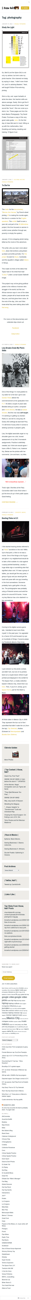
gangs (19, 994)
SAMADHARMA (7, 1243)
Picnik (4, 1231)
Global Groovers (7, 1184)
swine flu (10, 1031)
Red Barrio (5, 1240)
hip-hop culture (21, 1000)
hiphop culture (14, 1003)
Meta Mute (5, 1207)
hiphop (5, 1003)
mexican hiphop (8, 1012)
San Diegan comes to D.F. (21, 1078)
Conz (3, 1150)
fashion (9, 994)
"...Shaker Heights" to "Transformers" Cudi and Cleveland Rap (12, 809)
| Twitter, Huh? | (10, 880)
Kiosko (4, 1198)
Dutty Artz (5, 1176)
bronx (17, 988)
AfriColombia (6, 1116)
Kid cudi (17, 1008)
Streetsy (4, 1257)
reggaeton (4, 1031)
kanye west (12, 1008)
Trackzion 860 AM (7, 1268)
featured (13, 994)
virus (3, 1033)
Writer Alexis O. (6, 1282)
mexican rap (18, 1012)
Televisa (15, 1031)
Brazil (16, 257)
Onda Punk (5, 1218)
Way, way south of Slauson (13, 800)
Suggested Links (9, 1105)
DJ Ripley (5, 1167)
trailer (7, 209)
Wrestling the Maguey (11, 804)
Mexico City (13, 1018)
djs (14, 992)
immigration (5, 1006)
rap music (21, 1029)
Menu (26, 8)
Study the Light (8, 27)
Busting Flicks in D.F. (10, 518)
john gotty (18, 1006)
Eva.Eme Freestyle (21, 1052)
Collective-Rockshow (8, 1147)
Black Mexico (15, 839)
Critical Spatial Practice (9, 1153)
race (11, 1029)
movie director (10, 409)
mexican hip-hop (23, 1010)
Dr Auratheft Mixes (7, 1173)
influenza (13, 1006)
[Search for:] (29, 2)
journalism (6, 1008)
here (16, 120)
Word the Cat (6, 1280)
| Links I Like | (9, 894)
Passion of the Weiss (8, 1224)
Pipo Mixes (5, 1234)
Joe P (3, 1195)
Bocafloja (14, 988)
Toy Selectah (12, 728)
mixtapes (5, 1021)
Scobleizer (5, 1246)
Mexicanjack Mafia (7, 1212)
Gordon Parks (6, 397)
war (9, 1033)
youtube (17, 1033)
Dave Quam (5, 1159)
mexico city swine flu (24, 1018)
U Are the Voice (6, 1271)
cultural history (19, 179)
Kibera (26, 260)
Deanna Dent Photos (8, 1162)
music (24, 512)
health (9, 1000)
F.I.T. (3, 403)
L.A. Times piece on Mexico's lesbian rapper (14, 1095)
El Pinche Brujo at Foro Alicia (15, 1057)
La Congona (5, 1201)
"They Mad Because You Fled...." (12, 793)
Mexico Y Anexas (7, 1215)
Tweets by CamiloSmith (12, 884)
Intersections (6, 1193)
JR (8, 215)
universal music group (21, 1031)
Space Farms (6, 690)
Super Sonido (6, 1260)
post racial (7, 1029)
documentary (18, 209)
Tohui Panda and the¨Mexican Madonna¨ (14, 821)
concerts (18, 512)
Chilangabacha (6, 1142)
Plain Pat (16, 1026)
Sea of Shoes (6, 1248)
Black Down (5, 1133)
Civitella (4, 1145)
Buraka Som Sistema (9, 734)
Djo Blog (4, 1170)
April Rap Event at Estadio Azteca (15, 1083)
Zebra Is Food (6, 1288)
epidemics (4, 994)
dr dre (23, 992)
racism (14, 1029)
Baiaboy (4, 1122)
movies (10, 1021)
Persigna (4, 1229)
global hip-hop (25, 994)
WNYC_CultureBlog (8, 1277)
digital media (19, 990)
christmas (12, 990)
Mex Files (5, 1210)
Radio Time (5, 1237)
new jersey (18, 1024)
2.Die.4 (4, 274)
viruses (6, 1033)
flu (16, 994)
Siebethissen (6, 1254)
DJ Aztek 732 (6, 1164)
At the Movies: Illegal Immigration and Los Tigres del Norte (15, 786)
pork (24, 1027)
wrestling (13, 1033)
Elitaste (4, 1179)
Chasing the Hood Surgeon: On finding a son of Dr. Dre (15, 816)
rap (17, 1029)
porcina (21, 1027)
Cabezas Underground (9, 1136)
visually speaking (20, 24)
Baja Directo (5, 1125)
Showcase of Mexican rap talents (14, 1071)
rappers (26, 1029)
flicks (6, 549)
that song (5, 307)
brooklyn (21, 988)
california (26, 988)
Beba (3, 1128)
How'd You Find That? (11, 776)
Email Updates (8, 978)
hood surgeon (22, 1003)
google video (8, 996)
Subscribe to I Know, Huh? (10, 964)
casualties (4, 990)
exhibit (14, 221)
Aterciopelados (16, 731)
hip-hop (14, 1000)
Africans (21, 849)
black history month (7, 988)
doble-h (17, 992)
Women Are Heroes (9, 212)
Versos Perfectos (7, 1274)
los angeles (22, 1008)
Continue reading (9, 502)
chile (8, 990)
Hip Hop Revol (6, 1187)
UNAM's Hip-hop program (18, 1075)
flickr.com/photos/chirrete (13, 936)
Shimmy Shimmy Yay (8, 1251)
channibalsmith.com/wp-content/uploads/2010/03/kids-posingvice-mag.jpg (14, 914)
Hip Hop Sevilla (7, 1190)
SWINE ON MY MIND (11, 797)
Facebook (15, 328)
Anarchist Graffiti (7, 1119)
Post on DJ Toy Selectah (16, 1087)
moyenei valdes (17, 1021)
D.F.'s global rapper (14, 1066)
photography (10, 1027)
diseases (10, 992)
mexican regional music (14, 1015)
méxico (5, 1024)
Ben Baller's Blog (7, 1130)
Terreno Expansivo (7, 1263)
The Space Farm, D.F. (8, 1265)
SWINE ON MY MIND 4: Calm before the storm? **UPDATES (14, 780)
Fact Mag (4, 1181)
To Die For (6, 185)
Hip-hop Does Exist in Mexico (15, 1091)
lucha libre (5, 1010)
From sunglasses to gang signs (15, 1048)
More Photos (8, 759)
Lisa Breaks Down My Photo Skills (13, 349)
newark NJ (11, 1024)
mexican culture (14, 1010)
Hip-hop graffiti (17, 1099)
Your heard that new (8, 1285)
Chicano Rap (6, 1139)
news (22, 1024)
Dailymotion (15, 334)
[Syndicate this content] (2, 1105)
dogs (20, 992)
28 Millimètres (23, 224)
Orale (3, 1221)
